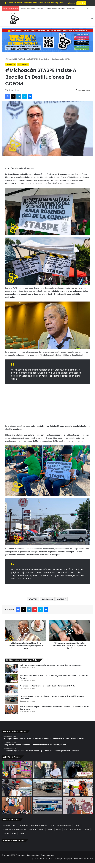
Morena (50, 829)
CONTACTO (88, 859)
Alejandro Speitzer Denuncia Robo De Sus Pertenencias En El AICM (47, 686)
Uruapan (6, 833)
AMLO (15, 825)
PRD (65, 829)
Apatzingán (24, 825)
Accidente (6, 825)
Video (14, 833)
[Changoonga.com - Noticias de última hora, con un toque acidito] (14, 18)
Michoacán (48, 599)
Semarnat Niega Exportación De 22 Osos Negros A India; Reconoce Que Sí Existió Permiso (52, 9)
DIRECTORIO (68, 859)
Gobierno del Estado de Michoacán (14, 829)
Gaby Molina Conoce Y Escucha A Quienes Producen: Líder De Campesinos (51, 665)
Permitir (81, 3)
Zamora (21, 833)
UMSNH (86, 829)
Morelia (41, 829)
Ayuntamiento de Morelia (39, 825)
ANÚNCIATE (78, 859)
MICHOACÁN (23, 64)
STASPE (62, 599)
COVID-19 (77, 825)
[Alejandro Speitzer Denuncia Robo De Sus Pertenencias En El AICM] (11, 689)
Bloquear (72, 3)
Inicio (9, 59)
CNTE (52, 825)
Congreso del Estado (64, 825)
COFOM (33, 599)
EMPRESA (58, 859)
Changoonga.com (47, 855)
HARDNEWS (16, 59)
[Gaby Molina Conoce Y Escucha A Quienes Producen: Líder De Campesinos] (11, 668)
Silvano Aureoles (75, 829)
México (58, 829)
